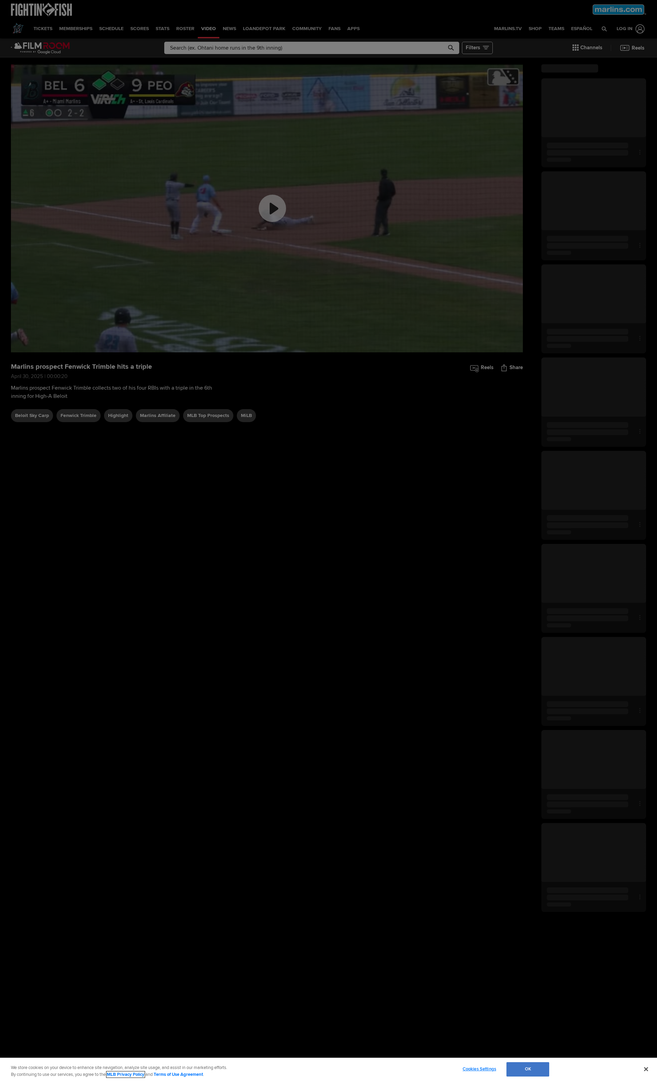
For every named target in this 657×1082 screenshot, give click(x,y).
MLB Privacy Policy (125, 1074)
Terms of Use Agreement (178, 1074)
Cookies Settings (479, 1069)
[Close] (646, 1069)
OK (528, 1069)
